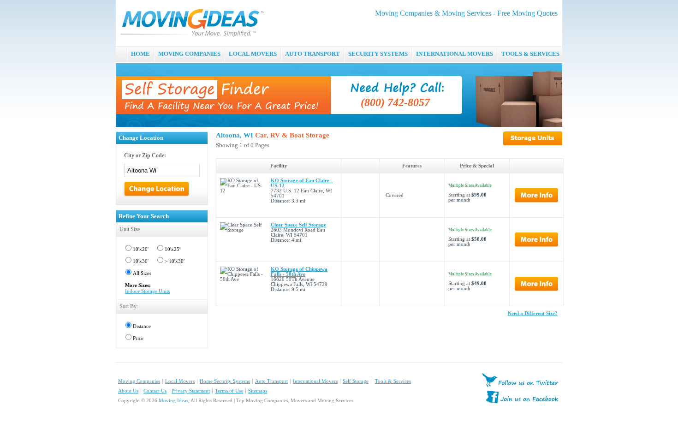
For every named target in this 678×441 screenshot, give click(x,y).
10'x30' (141, 261)
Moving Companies (139, 381)
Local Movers (180, 381)
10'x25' (172, 249)
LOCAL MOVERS (253, 53)
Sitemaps (257, 390)
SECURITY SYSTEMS (378, 53)
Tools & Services (393, 381)
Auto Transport (271, 381)
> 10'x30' (174, 261)
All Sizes (142, 273)
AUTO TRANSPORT (312, 53)
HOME (140, 53)
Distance (142, 326)
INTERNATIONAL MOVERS (454, 53)
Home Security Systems (225, 381)
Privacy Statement (191, 390)
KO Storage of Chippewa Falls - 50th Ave (299, 272)
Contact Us (155, 390)
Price (138, 338)
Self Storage (356, 381)
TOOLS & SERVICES (530, 53)
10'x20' (141, 249)
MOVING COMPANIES (189, 53)
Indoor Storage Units (147, 291)
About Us (128, 390)
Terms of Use (229, 390)
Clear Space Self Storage (298, 224)
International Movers (315, 381)
